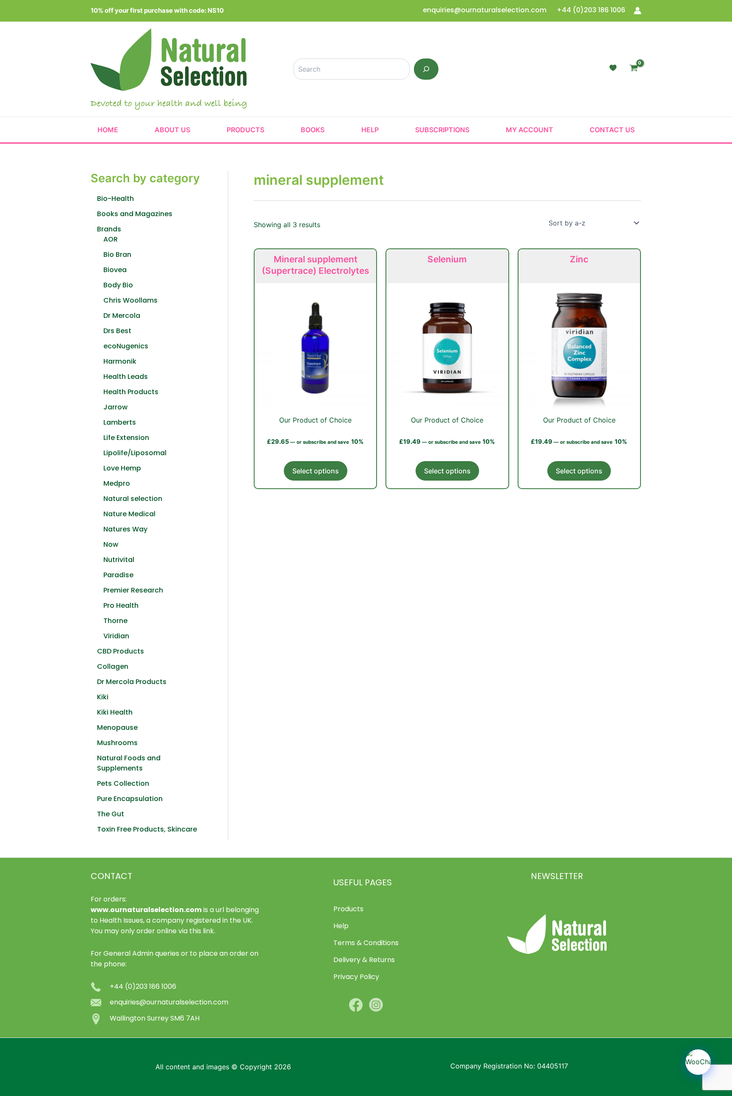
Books (312, 129)
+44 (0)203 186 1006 (591, 10)
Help (370, 129)
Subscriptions (442, 129)
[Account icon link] (637, 10)
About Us (172, 129)
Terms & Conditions (366, 943)
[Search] (426, 69)
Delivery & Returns (364, 960)
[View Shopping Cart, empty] (633, 69)
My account (529, 129)
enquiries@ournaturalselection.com (485, 10)
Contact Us (612, 129)
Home (107, 129)
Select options (315, 471)
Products (245, 129)
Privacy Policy (356, 977)
